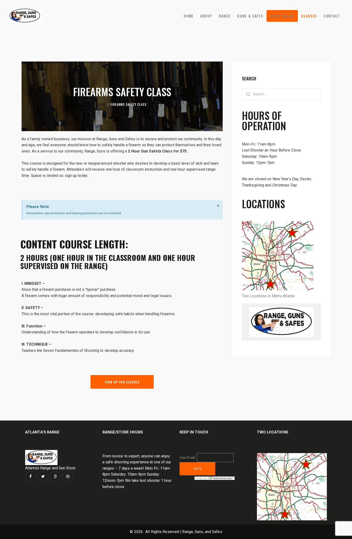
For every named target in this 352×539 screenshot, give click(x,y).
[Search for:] (281, 94)
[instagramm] (67, 476)
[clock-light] (55, 476)
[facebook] (30, 476)
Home (102, 104)
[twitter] (43, 476)
